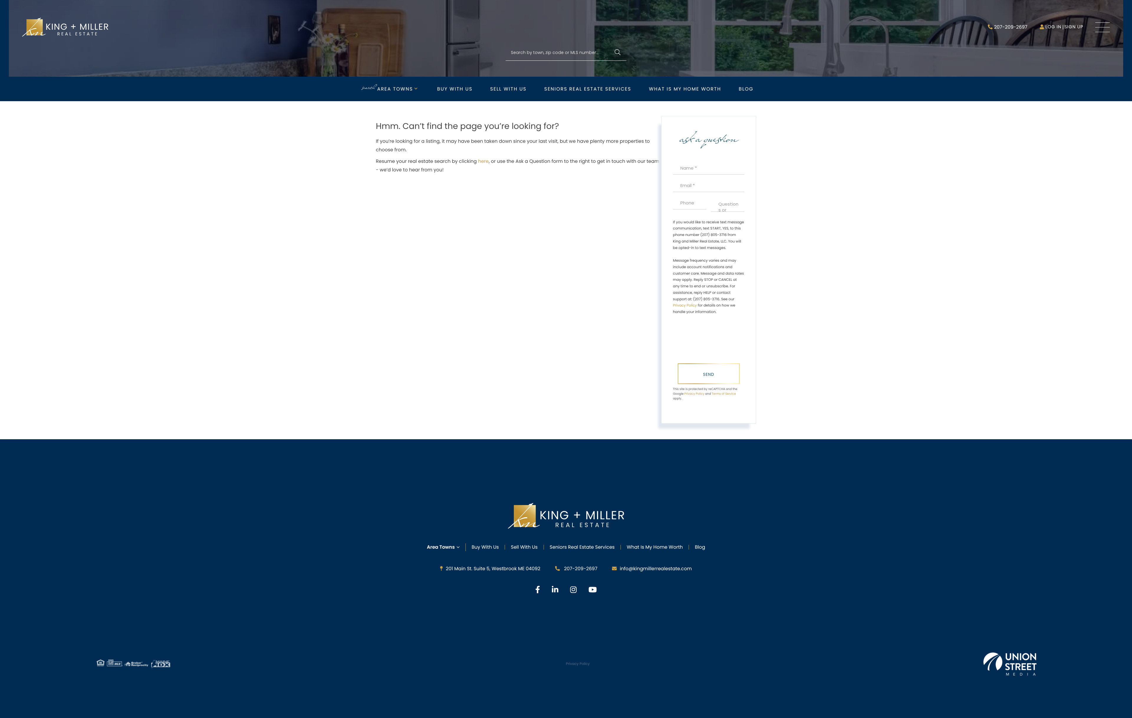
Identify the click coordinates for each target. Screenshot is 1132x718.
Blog (746, 89)
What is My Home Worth (685, 89)
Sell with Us (508, 89)
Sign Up (1073, 27)
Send (708, 374)
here (483, 161)
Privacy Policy (685, 305)
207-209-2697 (1010, 27)
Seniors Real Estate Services (587, 89)
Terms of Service (724, 393)
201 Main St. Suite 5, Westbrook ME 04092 (493, 568)
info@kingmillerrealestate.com (656, 568)
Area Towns (395, 89)
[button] (617, 53)
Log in (1053, 27)
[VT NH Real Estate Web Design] (1009, 664)
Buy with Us (455, 89)
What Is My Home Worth (655, 547)
